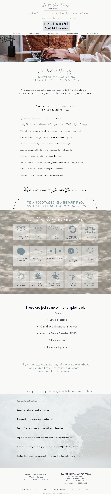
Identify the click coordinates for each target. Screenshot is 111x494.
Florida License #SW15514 (75, 478)
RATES (72, 490)
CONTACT (47, 490)
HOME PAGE (26, 490)
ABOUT (37, 490)
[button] (37, 33)
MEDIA (80, 490)
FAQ (87, 490)
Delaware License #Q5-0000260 (75, 481)
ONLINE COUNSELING (33, 474)
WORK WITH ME (60, 490)
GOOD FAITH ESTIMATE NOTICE (60, 493)
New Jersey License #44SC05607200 (75, 483)
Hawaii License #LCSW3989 (75, 476)
